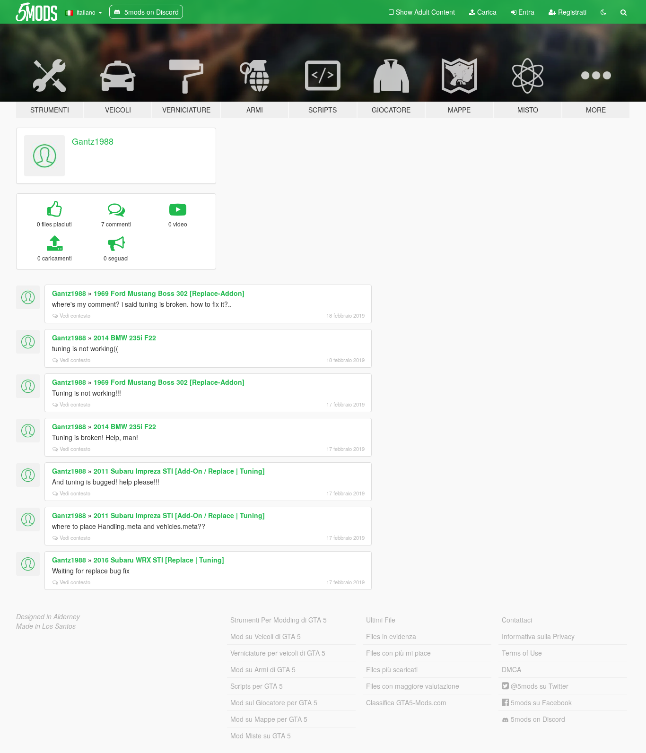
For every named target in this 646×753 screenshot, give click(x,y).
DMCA (511, 669)
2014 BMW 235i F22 (125, 337)
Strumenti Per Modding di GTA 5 (278, 619)
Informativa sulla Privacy (538, 636)
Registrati (571, 12)
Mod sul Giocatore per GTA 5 (273, 702)
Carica (486, 12)
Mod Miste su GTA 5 (260, 735)
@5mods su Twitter (538, 686)
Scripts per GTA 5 (256, 686)
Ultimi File (380, 619)
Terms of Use (522, 653)
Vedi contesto (75, 315)
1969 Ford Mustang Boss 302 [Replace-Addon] (169, 293)
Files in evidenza (391, 636)
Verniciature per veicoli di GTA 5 (277, 653)
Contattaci (517, 619)
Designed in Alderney (48, 616)
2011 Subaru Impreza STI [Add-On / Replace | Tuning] (179, 471)
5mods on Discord (537, 719)
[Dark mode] (603, 12)
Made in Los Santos (46, 626)
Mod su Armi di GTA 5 (263, 669)
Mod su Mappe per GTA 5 (268, 719)
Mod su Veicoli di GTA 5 (265, 636)
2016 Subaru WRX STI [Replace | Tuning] (159, 559)
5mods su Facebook (540, 702)
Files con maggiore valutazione (412, 686)
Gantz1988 (92, 141)
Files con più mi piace (398, 653)
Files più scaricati (392, 669)
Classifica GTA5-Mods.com (406, 702)
